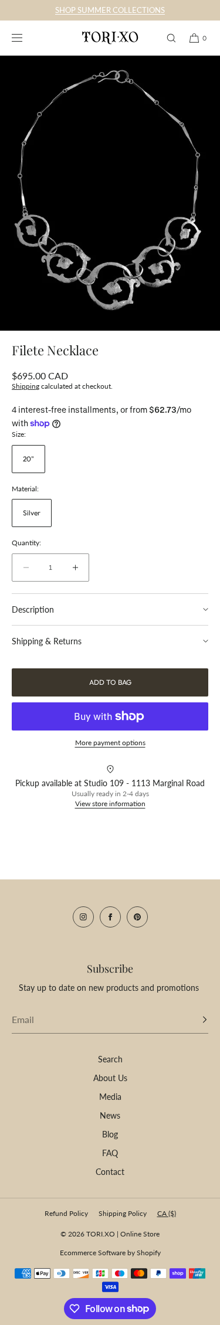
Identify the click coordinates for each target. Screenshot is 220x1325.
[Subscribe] (193, 1019)
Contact (110, 1172)
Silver (31, 512)
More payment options (110, 742)
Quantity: (26, 543)
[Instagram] (83, 917)
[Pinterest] (137, 917)
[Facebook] (110, 917)
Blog (110, 1134)
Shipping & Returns (47, 641)
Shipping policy (123, 1213)
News (110, 1115)
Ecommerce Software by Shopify (110, 1252)
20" (28, 458)
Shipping (25, 386)
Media (110, 1097)
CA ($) (166, 1213)
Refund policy (66, 1213)
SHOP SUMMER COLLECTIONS (110, 10)
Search (110, 1059)
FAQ (110, 1153)
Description (33, 609)
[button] (166, 38)
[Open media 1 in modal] (110, 193)
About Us (110, 1078)
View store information (110, 803)
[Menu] (26, 38)
